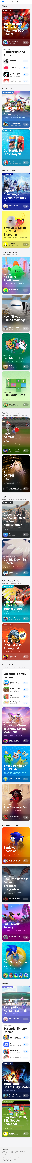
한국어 (12, 1152)
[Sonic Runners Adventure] (26, 975)
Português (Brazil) (19, 1152)
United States (5, 1149)
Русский (16, 1151)
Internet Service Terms (7, 1159)
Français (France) (5, 1152)
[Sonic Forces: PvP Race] (11, 975)
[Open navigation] (3, 2)
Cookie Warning (5, 1160)
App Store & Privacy (17, 1159)
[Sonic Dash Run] (16, 975)
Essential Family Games (14, 675)
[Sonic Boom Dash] (21, 975)
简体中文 (22, 1151)
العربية (12, 1151)
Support (11, 1160)
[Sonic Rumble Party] (5, 975)
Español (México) (5, 1151)
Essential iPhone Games (15, 1030)
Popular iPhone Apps (14, 53)
